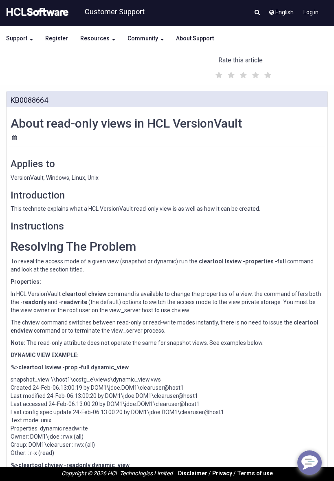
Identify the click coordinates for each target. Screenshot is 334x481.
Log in (311, 12)
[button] (257, 13)
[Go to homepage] (36, 12)
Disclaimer (192, 473)
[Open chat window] (309, 462)
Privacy (222, 473)
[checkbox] (218, 73)
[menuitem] (281, 10)
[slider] (242, 74)
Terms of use (255, 473)
